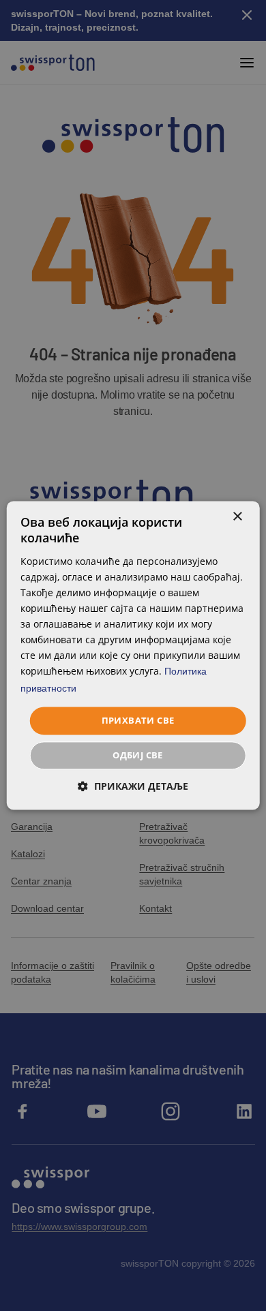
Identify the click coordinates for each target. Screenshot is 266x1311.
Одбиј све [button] (138, 756)
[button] (133, 786)
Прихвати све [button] (138, 720)
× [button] (237, 517)
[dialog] (133, 655)
